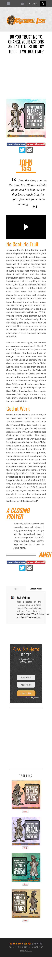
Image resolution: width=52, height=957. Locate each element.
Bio (16, 588)
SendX (36, 698)
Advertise (37, 947)
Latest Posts (36, 588)
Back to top (25, 951)
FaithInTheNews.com (30, 617)
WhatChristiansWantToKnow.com (33, 614)
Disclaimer (24, 947)
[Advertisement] (26, 74)
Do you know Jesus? (20, 943)
